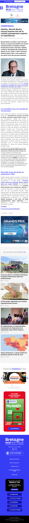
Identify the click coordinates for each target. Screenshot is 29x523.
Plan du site (14, 474)
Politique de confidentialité (14, 518)
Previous (1, 378)
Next (27, 378)
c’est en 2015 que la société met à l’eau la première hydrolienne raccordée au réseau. (14, 85)
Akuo (7, 182)
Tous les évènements (14, 387)
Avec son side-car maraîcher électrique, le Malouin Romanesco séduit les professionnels (14, 276)
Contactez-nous (14, 466)
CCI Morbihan (14, 502)
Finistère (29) (4, 213)
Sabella (4, 206)
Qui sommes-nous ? (14, 462)
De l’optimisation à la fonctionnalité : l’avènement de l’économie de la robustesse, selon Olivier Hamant (13, 328)
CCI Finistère (14, 506)
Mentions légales (14, 517)
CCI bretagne (14, 494)
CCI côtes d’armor (15, 510)
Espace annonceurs (14, 459)
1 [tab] (12, 385)
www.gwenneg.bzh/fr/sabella (11, 209)
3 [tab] (15, 385)
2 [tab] (14, 385)
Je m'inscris (14, 489)
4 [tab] (17, 385)
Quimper (10, 213)
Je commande (14, 428)
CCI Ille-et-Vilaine (15, 498)
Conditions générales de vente (14, 470)
